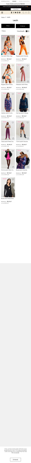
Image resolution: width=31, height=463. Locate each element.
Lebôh (8, 17)
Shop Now (16, 9)
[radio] (27, 31)
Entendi (15, 459)
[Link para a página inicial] (3, 17)
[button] (13, 53)
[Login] (26, 12)
